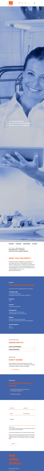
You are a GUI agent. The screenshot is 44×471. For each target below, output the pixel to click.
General (11, 244)
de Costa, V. (11, 328)
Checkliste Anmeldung (15, 394)
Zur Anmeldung (15, 369)
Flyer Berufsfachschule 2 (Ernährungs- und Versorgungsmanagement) (20, 390)
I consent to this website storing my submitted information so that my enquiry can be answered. (22, 429)
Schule (12, 248)
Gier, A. (10, 326)
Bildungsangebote (20, 248)
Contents (18, 244)
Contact (34, 244)
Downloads (26, 244)
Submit (13, 443)
